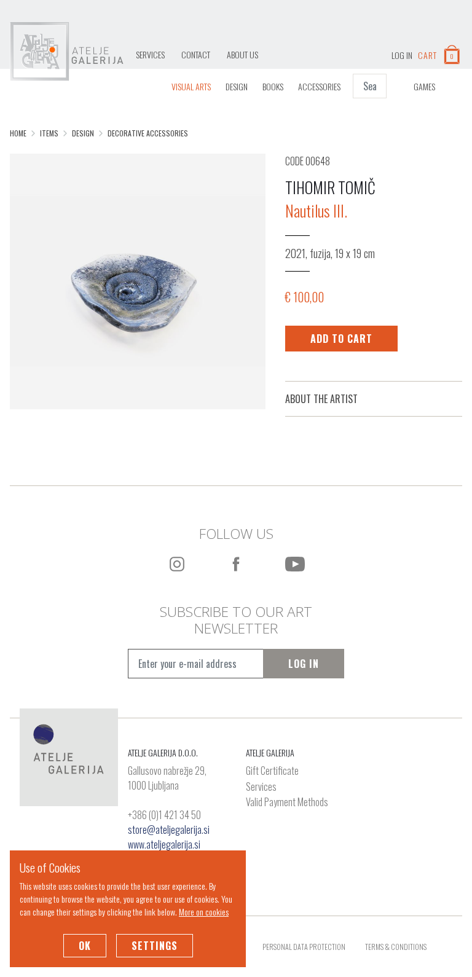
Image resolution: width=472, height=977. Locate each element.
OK (85, 945)
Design (237, 86)
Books (272, 86)
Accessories (319, 86)
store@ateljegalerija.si (169, 829)
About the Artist (321, 398)
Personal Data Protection (303, 946)
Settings (155, 945)
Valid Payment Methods (287, 802)
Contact (195, 54)
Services (150, 54)
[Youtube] (295, 564)
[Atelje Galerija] (67, 51)
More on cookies (204, 911)
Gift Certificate (272, 771)
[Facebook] (236, 564)
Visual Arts (191, 86)
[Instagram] (177, 564)
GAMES (424, 86)
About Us (242, 54)
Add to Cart (341, 338)
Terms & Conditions (396, 946)
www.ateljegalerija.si (164, 844)
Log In (303, 663)
